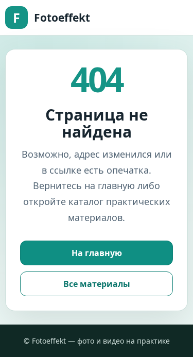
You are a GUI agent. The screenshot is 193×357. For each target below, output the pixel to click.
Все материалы (96, 284)
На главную (97, 253)
